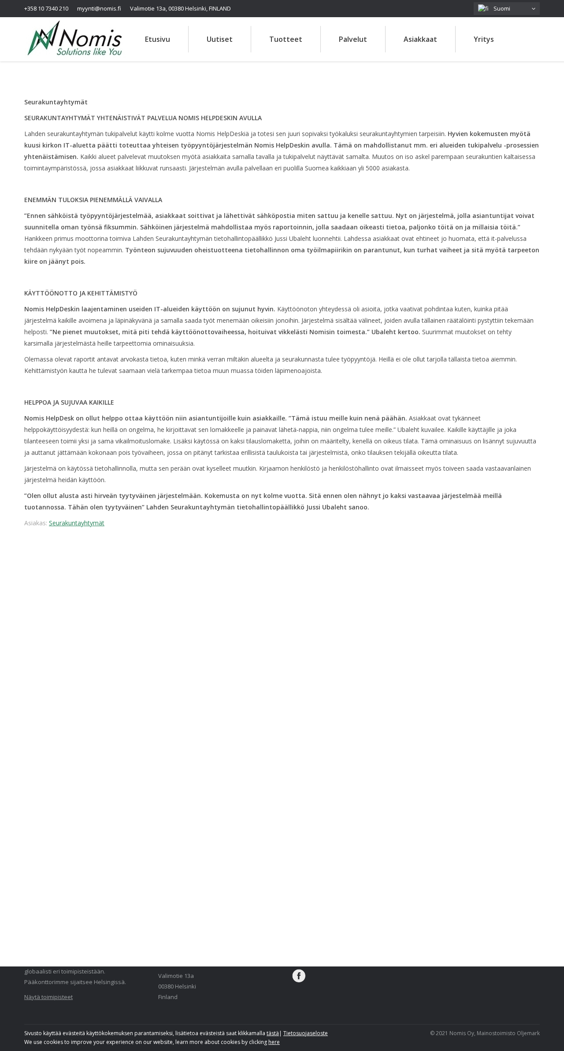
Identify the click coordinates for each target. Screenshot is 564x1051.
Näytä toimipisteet (48, 997)
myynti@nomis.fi (99, 8)
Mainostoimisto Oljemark (508, 1033)
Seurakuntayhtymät (76, 523)
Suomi (500, 8)
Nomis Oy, (463, 1033)
